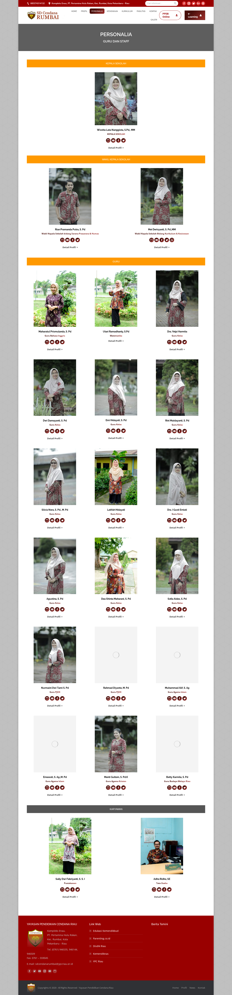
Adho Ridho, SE (162, 879)
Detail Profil (115, 147)
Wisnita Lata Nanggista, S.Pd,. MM (116, 130)
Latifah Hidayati (116, 509)
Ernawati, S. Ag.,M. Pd (55, 777)
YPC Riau (98, 961)
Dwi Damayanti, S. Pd (55, 420)
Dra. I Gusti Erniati (177, 509)
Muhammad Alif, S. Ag (177, 688)
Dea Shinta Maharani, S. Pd (116, 598)
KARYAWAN (116, 809)
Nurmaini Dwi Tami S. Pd (55, 688)
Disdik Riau (99, 946)
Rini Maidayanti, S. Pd (177, 420)
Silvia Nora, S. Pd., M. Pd (55, 509)
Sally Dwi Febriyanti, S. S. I (70, 879)
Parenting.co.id (101, 938)
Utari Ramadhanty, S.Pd (116, 331)
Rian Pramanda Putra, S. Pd (70, 229)
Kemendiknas (101, 953)
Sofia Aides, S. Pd (177, 598)
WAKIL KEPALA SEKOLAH (116, 159)
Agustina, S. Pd (55, 598)
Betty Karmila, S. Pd (177, 777)
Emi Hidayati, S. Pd (116, 420)
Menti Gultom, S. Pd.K (116, 777)
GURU (116, 261)
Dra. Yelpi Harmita (177, 331)
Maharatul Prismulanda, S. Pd (55, 331)
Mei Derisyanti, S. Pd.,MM (162, 229)
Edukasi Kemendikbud (106, 930)
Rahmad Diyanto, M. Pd (116, 688)
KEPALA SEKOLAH (116, 63)
